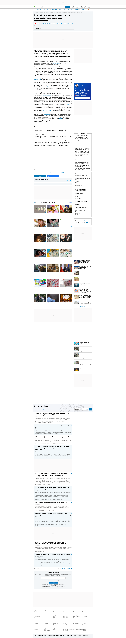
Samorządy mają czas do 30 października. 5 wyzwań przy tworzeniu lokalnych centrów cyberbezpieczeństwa (82, 152)
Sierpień (84, 220)
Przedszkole (46, 623)
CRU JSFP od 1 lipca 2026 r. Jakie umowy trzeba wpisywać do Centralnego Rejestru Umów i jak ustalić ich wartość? (82, 149)
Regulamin (62, 635)
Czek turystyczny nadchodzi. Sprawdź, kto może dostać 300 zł (82, 155)
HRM (44, 617)
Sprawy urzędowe (56, 615)
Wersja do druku (41, 172)
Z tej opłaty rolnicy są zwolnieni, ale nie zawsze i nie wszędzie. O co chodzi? (82, 141)
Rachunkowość (36, 612)
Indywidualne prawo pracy (48, 611)
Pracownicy (52, 12)
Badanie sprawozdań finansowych (81, 207)
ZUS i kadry (36, 615)
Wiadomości (36, 409)
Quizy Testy (77, 214)
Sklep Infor (55, 617)
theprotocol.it (84, 629)
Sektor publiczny (54, 9)
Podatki (35, 611)
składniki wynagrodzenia (47, 110)
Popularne (77, 135)
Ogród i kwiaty (84, 616)
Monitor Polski (55, 624)
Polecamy (76, 339)
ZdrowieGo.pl (84, 623)
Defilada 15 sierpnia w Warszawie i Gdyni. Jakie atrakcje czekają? (82, 166)
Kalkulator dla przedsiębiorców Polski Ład (82, 178)
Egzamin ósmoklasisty (47, 630)
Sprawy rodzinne (56, 611)
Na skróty (83, 621)
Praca (54, 616)
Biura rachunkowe (76, 610)
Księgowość (39, 9)
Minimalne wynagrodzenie (77, 624)
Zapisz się (53, 582)
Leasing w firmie (65, 616)
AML (73, 617)
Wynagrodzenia (46, 612)
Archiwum (83, 624)
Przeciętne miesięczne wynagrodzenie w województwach (82, 204)
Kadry (44, 9)
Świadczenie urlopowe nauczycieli (81, 201)
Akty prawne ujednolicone (57, 628)
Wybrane (87, 135)
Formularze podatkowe (85, 628)
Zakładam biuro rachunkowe (77, 611)
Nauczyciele (46, 625)
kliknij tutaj (58, 587)
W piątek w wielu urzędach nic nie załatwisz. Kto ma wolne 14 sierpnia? (82, 169)
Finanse (46, 409)
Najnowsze (83, 135)
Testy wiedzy (46, 631)
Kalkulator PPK (78, 184)
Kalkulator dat (77, 187)
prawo (60, 118)
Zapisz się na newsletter (67, 172)
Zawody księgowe (37, 616)
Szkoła (45, 624)
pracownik (68, 104)
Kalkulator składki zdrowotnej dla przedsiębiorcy (81, 176)
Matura (45, 629)
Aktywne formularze (81, 189)
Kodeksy (54, 629)
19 (80, 222)
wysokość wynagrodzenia (46, 95)
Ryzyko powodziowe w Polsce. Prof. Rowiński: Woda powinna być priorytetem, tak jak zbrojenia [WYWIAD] (82, 138)
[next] (71, 568)
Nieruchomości (77, 9)
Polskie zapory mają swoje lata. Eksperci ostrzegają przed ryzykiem (82, 143)
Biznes (48, 9)
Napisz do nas (54, 172)
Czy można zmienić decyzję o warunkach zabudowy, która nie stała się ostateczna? (82, 163)
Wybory (76, 196)
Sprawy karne (55, 612)
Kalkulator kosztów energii (79, 179)
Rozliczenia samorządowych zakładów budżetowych (82, 212)
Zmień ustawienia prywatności (53, 635)
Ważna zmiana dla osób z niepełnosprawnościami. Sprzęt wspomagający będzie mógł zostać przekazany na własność (81, 160)
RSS (71, 635)
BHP (44, 616)
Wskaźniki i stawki (76, 621)
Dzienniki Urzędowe (56, 625)
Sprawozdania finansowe (76, 616)
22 (87, 222)
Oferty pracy (84, 630)
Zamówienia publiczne (79, 193)
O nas (35, 635)
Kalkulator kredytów (78, 181)
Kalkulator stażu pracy (66, 628)
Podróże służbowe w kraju (77, 623)
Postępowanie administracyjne (80, 190)
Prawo (60, 9)
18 (78, 222)
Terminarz (79, 220)
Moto (72, 9)
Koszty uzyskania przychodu (80, 210)
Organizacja (47, 12)
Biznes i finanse (65, 611)
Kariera (67, 635)
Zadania (51, 409)
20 (82, 222)
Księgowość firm (37, 610)
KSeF (88, 9)
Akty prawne (55, 621)
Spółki (64, 612)
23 (89, 222)
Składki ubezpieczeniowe (76, 625)
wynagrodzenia (45, 66)
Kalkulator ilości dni (78, 185)
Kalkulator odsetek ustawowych (80, 182)
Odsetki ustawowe (75, 628)
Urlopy (45, 615)
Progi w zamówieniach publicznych (81, 205)
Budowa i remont (84, 615)
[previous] (58, 568)
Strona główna (36, 12)
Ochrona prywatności (42, 635)
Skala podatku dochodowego (77, 629)
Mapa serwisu (85, 635)
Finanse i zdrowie (65, 617)
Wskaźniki (79, 198)
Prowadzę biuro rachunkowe (77, 612)
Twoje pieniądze (66, 9)
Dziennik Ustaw (55, 623)
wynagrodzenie (56, 63)
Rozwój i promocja (57, 409)
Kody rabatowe (84, 625)
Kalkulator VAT (65, 625)
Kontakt (75, 635)
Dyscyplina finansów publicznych (81, 208)
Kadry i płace (36, 628)
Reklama (79, 635)
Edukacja (83, 9)
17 (76, 222)
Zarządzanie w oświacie (47, 628)
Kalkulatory (79, 174)
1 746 (69, 568)
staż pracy (43, 75)
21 (84, 222)
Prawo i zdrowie (55, 618)
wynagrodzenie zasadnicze (49, 86)
